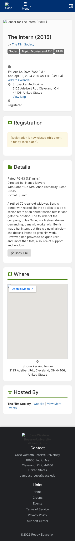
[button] (9, 6)
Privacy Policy (37, 515)
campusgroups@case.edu (37, 475)
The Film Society (23, 44)
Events (37, 503)
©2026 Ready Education (37, 534)
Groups (37, 497)
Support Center (37, 521)
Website (39, 403)
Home (37, 491)
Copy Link (21, 253)
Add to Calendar (19, 80)
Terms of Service (37, 509)
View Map (19, 96)
